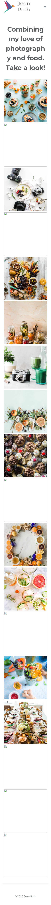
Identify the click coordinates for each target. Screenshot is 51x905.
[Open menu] (45, 6)
